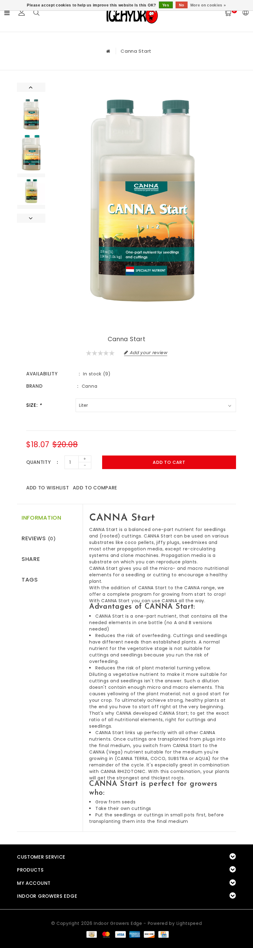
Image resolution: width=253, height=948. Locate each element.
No (181, 5)
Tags (30, 579)
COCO (158, 758)
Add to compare (95, 487)
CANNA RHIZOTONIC (123, 771)
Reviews (39, 538)
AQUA (201, 758)
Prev (31, 87)
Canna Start (136, 51)
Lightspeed (189, 923)
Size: (34, 405)
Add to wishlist (47, 487)
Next (31, 218)
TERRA (141, 758)
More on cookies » (208, 5)
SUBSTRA (178, 758)
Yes (165, 5)
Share (31, 559)
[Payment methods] (91, 934)
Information (41, 517)
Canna (89, 386)
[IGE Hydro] (132, 15)
